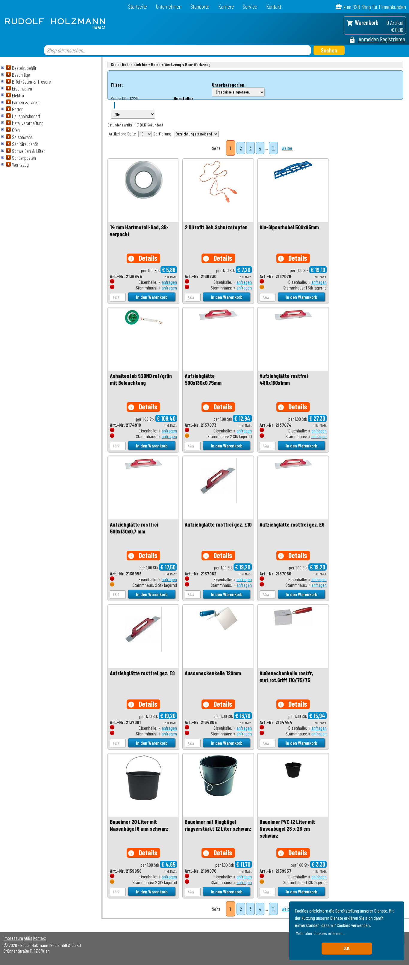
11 (273, 148)
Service (250, 6)
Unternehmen (168, 6)
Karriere (226, 6)
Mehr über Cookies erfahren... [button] (320, 933)
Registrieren (392, 39)
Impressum (13, 938)
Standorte (199, 6)
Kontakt (273, 6)
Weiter (287, 148)
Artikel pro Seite (122, 133)
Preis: (116, 98)
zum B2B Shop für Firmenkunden (374, 6)
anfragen (169, 282)
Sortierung (162, 133)
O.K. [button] (346, 948)
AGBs (28, 938)
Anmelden (369, 39)
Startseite (137, 6)
